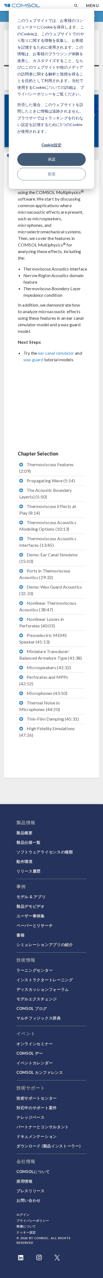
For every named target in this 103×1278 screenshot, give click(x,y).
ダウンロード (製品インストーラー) (48, 1145)
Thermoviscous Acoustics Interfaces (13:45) (47, 542)
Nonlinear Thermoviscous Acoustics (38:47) (47, 606)
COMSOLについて (33, 1171)
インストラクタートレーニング (44, 979)
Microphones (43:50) (46, 693)
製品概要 (24, 832)
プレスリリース (30, 1190)
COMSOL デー (29, 1053)
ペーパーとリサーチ (34, 925)
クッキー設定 (26, 1232)
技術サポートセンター (36, 1098)
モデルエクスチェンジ (36, 998)
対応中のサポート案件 (36, 1107)
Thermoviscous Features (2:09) (46, 468)
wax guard (33, 359)
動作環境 (24, 861)
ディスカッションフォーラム (42, 989)
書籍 (20, 935)
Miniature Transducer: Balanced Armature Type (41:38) (50, 654)
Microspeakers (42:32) (48, 667)
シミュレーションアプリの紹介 (44, 944)
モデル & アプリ (31, 896)
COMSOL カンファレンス (39, 1072)
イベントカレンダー (34, 1062)
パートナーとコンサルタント (42, 1126)
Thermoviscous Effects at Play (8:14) (47, 509)
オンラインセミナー (34, 1043)
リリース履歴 (28, 871)
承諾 (51, 159)
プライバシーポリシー (32, 1220)
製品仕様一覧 (28, 842)
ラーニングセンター (34, 970)
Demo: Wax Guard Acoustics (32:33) (50, 590)
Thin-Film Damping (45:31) (52, 718)
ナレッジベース (30, 1117)
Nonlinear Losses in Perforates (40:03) (41, 622)
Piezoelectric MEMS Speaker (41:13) (43, 638)
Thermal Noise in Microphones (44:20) (39, 706)
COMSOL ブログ (31, 1008)
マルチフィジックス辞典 (38, 1018)
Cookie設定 (51, 145)
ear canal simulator (56, 353)
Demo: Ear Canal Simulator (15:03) (48, 558)
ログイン (23, 1214)
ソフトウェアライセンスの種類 (44, 851)
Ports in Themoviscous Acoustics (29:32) (44, 574)
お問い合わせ (28, 1200)
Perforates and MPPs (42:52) (43, 680)
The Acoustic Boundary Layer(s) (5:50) (45, 493)
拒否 (51, 174)
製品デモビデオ (30, 906)
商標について (26, 1226)
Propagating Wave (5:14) (50, 480)
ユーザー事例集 (30, 915)
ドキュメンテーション (36, 1136)
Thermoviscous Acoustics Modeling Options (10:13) (47, 525)
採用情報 (24, 1181)
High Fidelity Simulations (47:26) (47, 732)
